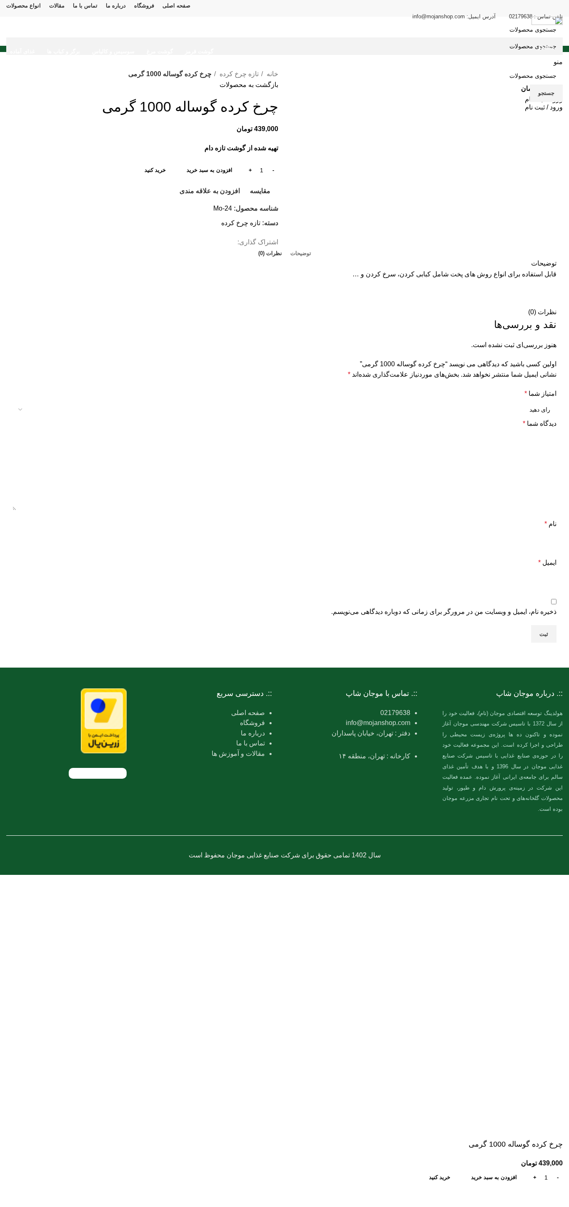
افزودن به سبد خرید (209, 170)
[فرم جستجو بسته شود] (558, 10)
